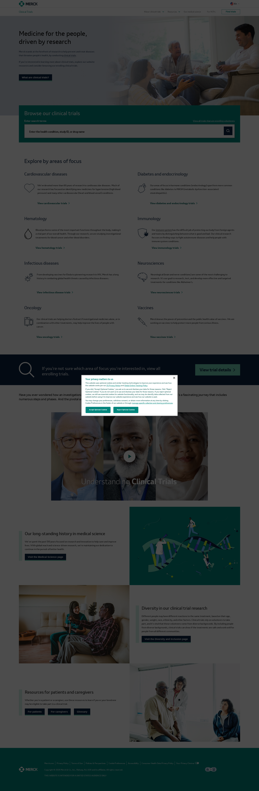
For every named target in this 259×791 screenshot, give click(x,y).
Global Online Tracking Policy (135, 386)
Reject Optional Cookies (126, 410)
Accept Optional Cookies (98, 410)
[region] (129, 395)
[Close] (174, 378)
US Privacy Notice (113, 386)
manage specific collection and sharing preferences (152, 403)
